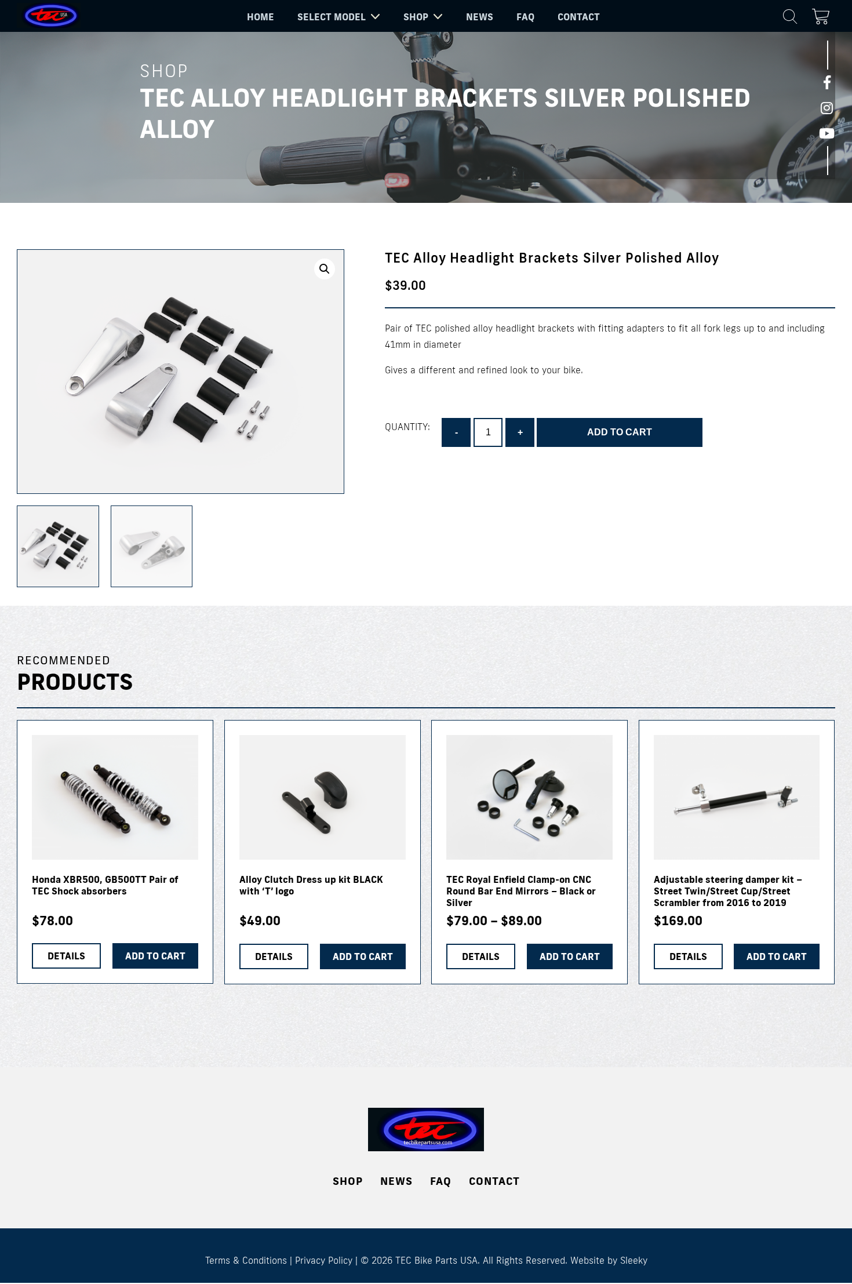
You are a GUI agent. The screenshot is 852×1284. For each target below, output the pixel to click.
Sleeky (633, 1260)
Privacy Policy (323, 1260)
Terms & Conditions (246, 1260)
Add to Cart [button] (155, 956)
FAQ (525, 17)
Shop (415, 17)
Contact (579, 17)
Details (66, 956)
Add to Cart (570, 956)
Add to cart (619, 432)
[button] (324, 269)
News (479, 17)
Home (260, 17)
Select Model (331, 17)
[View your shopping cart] (823, 14)
